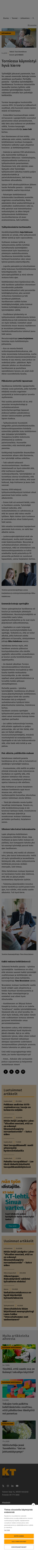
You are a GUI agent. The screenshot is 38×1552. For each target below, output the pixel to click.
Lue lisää (7, 1530)
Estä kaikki (19, 1536)
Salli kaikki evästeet (19, 1541)
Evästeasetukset (19, 1547)
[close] (33, 1505)
